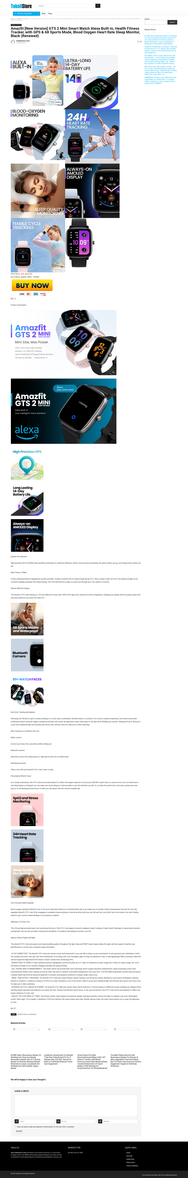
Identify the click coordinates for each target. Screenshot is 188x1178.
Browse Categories (24, 14)
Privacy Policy (130, 1162)
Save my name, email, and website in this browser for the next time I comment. (45, 1127)
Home (13, 19)
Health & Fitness (23, 19)
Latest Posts (130, 1159)
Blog (50, 14)
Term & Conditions (132, 1165)
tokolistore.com (23, 41)
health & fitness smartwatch (27, 1014)
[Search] (97, 6)
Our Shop (129, 1156)
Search (147, 19)
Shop (43, 14)
